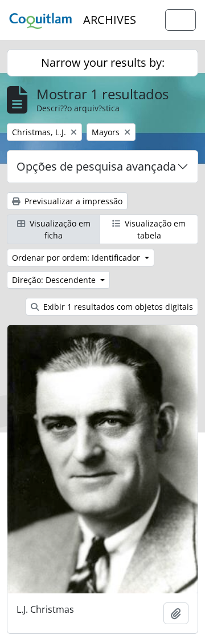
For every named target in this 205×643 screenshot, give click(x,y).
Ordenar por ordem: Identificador (77, 257)
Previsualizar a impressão (72, 201)
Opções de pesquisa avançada (96, 166)
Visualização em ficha (59, 229)
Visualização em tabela (154, 229)
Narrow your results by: (103, 62)
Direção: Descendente (55, 279)
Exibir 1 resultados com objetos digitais (117, 306)
